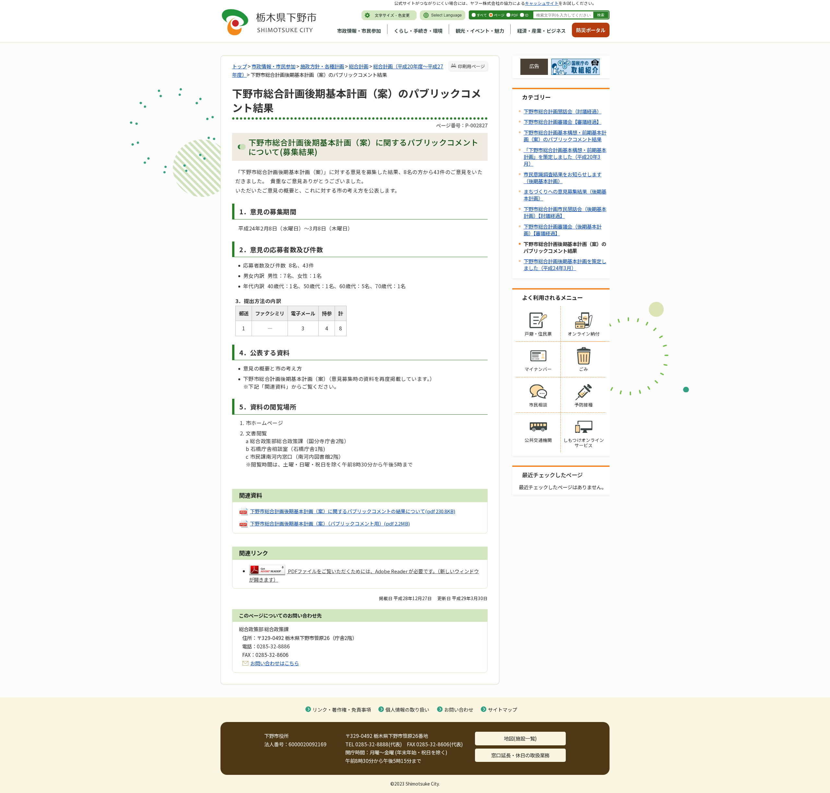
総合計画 (358, 66)
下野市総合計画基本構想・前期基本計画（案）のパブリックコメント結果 (565, 136)
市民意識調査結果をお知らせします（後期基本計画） (562, 177)
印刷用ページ (471, 66)
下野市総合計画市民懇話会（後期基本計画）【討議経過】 (565, 212)
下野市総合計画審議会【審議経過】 (562, 121)
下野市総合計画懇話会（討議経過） (562, 111)
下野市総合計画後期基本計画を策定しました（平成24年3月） (565, 264)
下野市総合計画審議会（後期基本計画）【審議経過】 (562, 230)
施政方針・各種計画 (322, 66)
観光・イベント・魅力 (480, 30)
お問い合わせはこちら (274, 663)
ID (526, 15)
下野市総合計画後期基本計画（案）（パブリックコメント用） (330, 523)
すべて (482, 15)
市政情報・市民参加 (359, 30)
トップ (239, 66)
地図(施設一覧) (520, 738)
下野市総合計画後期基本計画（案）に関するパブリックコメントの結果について (352, 511)
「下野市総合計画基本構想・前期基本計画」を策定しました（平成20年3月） (565, 156)
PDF (514, 15)
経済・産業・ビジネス (541, 30)
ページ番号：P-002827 (462, 125)
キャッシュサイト (542, 3)
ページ (499, 15)
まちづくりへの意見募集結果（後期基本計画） (565, 195)
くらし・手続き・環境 (418, 30)
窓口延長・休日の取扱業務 (520, 755)
